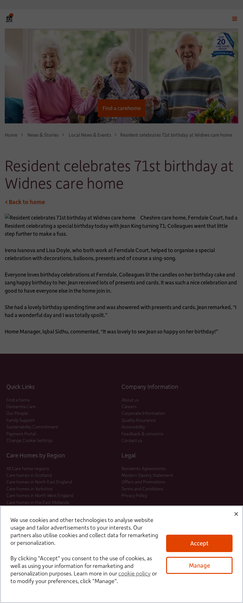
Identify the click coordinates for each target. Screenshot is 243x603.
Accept (199, 543)
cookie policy (134, 573)
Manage (199, 565)
